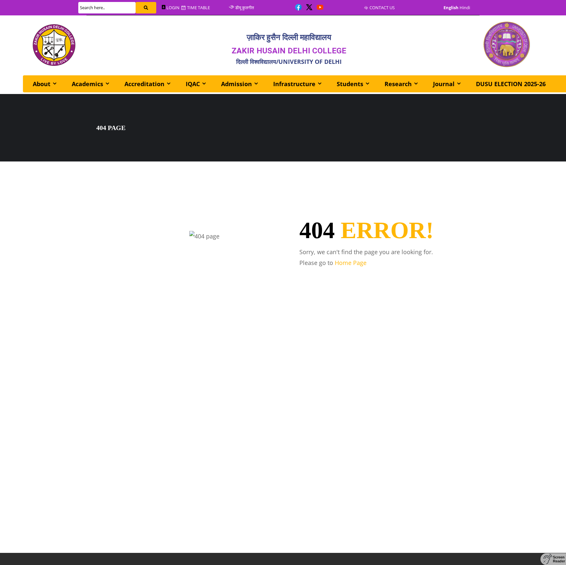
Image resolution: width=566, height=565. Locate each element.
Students (350, 84)
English (451, 7)
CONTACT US (382, 7)
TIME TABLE (198, 7)
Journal (444, 84)
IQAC (193, 84)
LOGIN (172, 7)
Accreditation (144, 84)
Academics (87, 84)
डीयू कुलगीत (244, 7)
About (41, 84)
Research (398, 84)
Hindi (465, 7)
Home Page (351, 263)
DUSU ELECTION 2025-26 (511, 84)
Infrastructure (294, 84)
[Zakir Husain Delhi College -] (54, 45)
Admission (236, 84)
